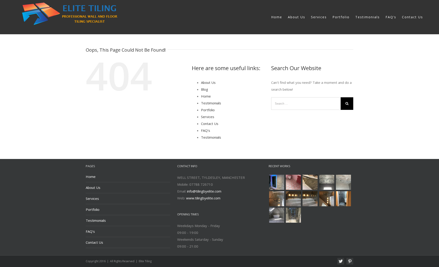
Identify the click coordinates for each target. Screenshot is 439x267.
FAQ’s (205, 130)
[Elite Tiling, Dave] (276, 182)
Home (206, 96)
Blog (204, 89)
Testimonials (211, 103)
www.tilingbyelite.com (203, 198)
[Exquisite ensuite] (276, 198)
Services (207, 116)
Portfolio (208, 110)
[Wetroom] (276, 215)
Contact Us (209, 123)
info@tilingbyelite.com (204, 191)
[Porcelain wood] (310, 182)
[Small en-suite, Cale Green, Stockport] (343, 198)
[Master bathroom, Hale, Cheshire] (293, 215)
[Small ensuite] (327, 182)
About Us (208, 82)
